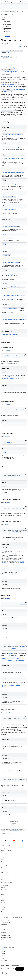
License (7, 965)
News (2, 857)
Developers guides (5, 922)
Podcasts (3, 861)
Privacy (2, 877)
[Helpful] (10, 14)
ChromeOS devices (5, 889)
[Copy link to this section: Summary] (10, 122)
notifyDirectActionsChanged (11, 262)
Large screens (4, 885)
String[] (15, 308)
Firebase (3, 955)
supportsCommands (7, 308)
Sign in (24, 1)
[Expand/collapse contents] (9, 18)
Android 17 (3, 900)
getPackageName (7, 248)
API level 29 (7, 470)
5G (2, 879)
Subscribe (20, 969)
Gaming (3, 867)
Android (3, 848)
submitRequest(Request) (8, 84)
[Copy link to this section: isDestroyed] (10, 467)
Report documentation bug (7, 937)
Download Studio (5, 927)
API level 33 (7, 436)
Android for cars (5, 892)
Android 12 (3, 911)
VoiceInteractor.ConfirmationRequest (13, 172)
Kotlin (20, 46)
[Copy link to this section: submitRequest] (12, 595)
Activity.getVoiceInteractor (10, 71)
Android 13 (3, 909)
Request (11, 86)
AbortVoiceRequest (7, 660)
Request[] (5, 234)
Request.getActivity (7, 110)
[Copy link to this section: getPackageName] (14, 433)
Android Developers (5, 11)
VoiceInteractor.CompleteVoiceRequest (14, 158)
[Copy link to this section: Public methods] (15, 342)
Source (2, 855)
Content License (15, 830)
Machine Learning (5, 870)
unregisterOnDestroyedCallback (11, 319)
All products (4, 960)
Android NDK (4, 929)
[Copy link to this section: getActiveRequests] (15, 401)
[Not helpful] (12, 14)
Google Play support (5, 939)
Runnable (10, 275)
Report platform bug (5, 935)
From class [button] (10, 334)
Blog (2, 859)
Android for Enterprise (6, 850)
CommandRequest (8, 91)
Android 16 (3, 902)
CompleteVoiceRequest (19, 658)
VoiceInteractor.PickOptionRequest (13, 184)
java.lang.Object (5, 56)
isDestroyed (6, 255)
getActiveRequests (8, 238)
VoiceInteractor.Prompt (9, 196)
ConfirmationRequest (19, 89)
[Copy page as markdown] (7, 44)
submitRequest (6, 286)
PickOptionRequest (7, 658)
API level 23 (7, 36)
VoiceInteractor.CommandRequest (12, 147)
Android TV (3, 894)
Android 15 (3, 905)
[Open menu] (2, 1)
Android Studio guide (6, 920)
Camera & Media (5, 874)
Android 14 (3, 907)
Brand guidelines (15, 965)
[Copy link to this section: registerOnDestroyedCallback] (22, 522)
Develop (13, 11)
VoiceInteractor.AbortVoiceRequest (13, 134)
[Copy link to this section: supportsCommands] (16, 710)
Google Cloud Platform (6, 958)
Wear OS (3, 887)
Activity (12, 68)
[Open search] (18, 2)
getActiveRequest (7, 226)
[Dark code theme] (26, 354)
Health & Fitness (4, 872)
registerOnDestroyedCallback (11, 274)
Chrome (3, 953)
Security (3, 852)
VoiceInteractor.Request (10, 209)
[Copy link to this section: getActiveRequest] (14, 347)
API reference (6, 7)
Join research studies (6, 942)
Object (8, 52)
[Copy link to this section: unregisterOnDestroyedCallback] (23, 771)
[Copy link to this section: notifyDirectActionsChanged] (21, 499)
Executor (22, 274)
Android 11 (3, 914)
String (15, 226)
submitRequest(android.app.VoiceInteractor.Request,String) (13, 377)
